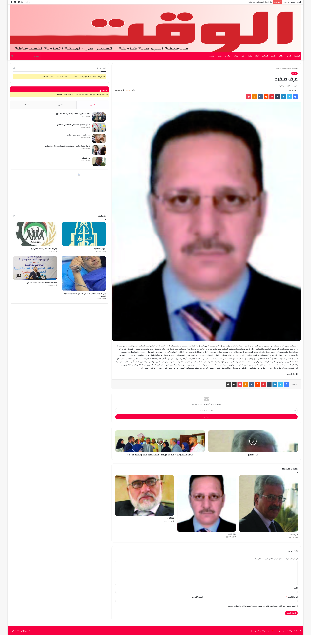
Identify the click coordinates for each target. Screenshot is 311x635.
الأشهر (92, 104)
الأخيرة (60, 104)
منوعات (211, 56)
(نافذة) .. (171, 518)
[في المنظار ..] (268, 503)
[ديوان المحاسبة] (84, 234)
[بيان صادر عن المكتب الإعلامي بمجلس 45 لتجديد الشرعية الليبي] (84, 273)
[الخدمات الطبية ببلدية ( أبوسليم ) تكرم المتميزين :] (99, 117)
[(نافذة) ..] (144, 495)
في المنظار (86, 158)
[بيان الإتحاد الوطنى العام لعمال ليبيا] (35, 234)
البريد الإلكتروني (292, 597)
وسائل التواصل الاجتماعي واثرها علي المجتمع (73, 124)
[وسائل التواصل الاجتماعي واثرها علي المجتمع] (99, 127)
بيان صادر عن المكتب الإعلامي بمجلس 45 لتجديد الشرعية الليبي (250, 2)
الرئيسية (297, 56)
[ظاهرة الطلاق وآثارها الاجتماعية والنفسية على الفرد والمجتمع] (99, 150)
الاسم (295, 588)
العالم (289, 56)
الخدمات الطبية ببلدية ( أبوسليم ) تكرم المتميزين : (72, 113)
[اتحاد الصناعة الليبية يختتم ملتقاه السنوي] (35, 268)
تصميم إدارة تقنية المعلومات (261, 631)
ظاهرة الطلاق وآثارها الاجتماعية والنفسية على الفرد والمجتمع (67, 146)
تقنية (243, 56)
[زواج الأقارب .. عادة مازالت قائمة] (99, 138)
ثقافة (257, 56)
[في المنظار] (99, 161)
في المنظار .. (293, 534)
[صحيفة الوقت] (155, 28)
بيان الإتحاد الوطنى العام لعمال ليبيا (44, 248)
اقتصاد (273, 56)
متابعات (227, 56)
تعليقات (26, 104)
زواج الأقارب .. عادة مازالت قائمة (78, 135)
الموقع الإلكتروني (197, 597)
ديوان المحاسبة (100, 248)
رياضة (250, 56)
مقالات (235, 56)
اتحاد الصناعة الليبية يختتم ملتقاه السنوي (41, 282)
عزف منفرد (232, 534)
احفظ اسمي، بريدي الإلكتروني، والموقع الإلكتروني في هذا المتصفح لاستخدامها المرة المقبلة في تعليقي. (262, 606)
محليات (281, 56)
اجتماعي (265, 56)
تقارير (220, 56)
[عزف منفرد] (206, 503)
